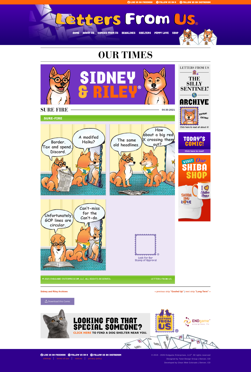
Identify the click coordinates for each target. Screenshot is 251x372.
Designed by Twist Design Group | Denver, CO (188, 359)
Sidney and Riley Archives (54, 291)
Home (76, 33)
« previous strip (169, 291)
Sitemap (47, 358)
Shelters (145, 33)
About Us (88, 33)
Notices (78, 358)
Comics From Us (108, 33)
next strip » (198, 291)
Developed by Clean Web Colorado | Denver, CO (187, 363)
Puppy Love (161, 33)
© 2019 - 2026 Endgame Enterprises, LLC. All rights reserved (180, 355)
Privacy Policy (95, 358)
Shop (175, 33)
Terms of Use (63, 358)
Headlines (128, 33)
